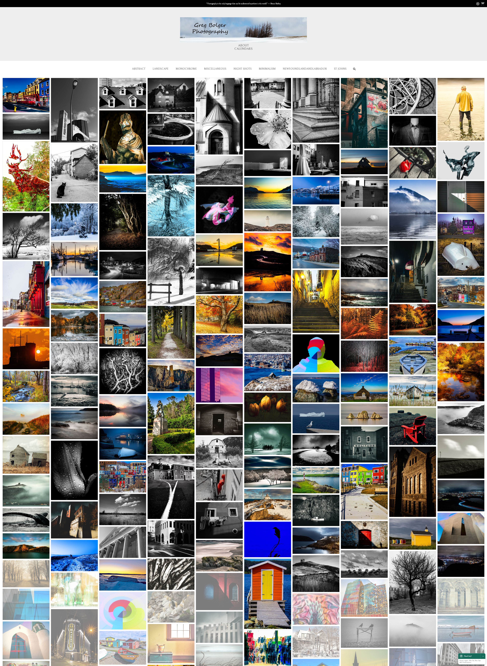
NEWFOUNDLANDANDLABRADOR (305, 68)
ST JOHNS (340, 68)
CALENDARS (243, 49)
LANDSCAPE (161, 68)
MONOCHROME (186, 68)
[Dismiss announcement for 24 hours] (477, 3)
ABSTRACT (138, 68)
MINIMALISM (267, 68)
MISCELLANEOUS (215, 68)
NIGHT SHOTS (243, 68)
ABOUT (243, 45)
